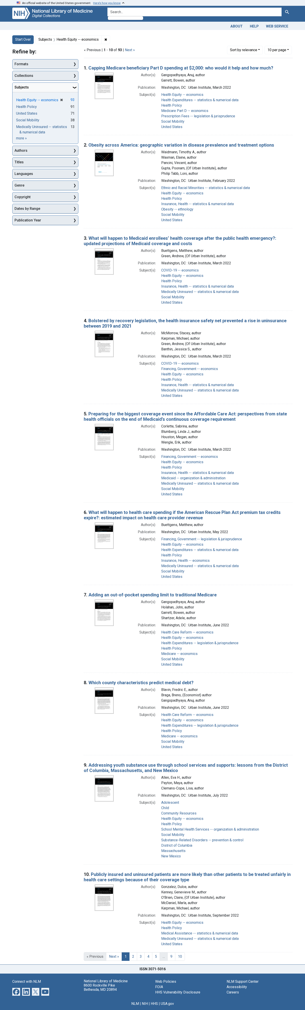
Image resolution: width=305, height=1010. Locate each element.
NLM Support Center (243, 981)
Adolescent (170, 802)
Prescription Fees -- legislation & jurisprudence (198, 116)
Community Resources (178, 813)
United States (171, 127)
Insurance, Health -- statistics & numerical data (197, 204)
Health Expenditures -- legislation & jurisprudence (199, 643)
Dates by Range (27, 208)
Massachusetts (173, 851)
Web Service (277, 26)
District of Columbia (176, 845)
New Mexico (171, 856)
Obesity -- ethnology (177, 209)
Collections (24, 76)
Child (165, 808)
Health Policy (171, 105)
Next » (130, 50)
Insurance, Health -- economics (185, 560)
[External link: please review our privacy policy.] (16, 991)
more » (21, 138)
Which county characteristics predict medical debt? (141, 682)
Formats (21, 64)
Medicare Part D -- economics (184, 111)
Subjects (22, 87)
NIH (145, 1004)
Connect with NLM (26, 981)
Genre (19, 185)
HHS (154, 1004)
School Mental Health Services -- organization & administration (210, 829)
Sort (243, 50)
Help (254, 26)
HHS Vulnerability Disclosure (177, 992)
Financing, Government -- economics (189, 369)
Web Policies (165, 981)
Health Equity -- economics (182, 95)
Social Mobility (172, 121)
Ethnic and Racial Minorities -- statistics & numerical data (205, 188)
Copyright (23, 197)
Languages (24, 174)
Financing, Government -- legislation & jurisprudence (201, 539)
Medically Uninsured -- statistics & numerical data (200, 292)
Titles (19, 162)
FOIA (159, 987)
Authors (21, 150)
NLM (135, 1004)
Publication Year (28, 220)
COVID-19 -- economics (180, 270)
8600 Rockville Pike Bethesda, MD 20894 (100, 987)
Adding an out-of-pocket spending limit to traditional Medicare (152, 595)
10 (276, 50)
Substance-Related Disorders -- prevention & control (202, 840)
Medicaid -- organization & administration (193, 478)
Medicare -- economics (179, 654)
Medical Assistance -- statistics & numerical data (199, 933)
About (236, 26)
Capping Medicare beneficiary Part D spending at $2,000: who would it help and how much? (180, 68)
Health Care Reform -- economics (187, 632)
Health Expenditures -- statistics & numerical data (199, 100)
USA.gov (167, 1004)
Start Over (23, 39)
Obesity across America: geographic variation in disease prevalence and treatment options (181, 145)
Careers (233, 992)
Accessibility (237, 987)
